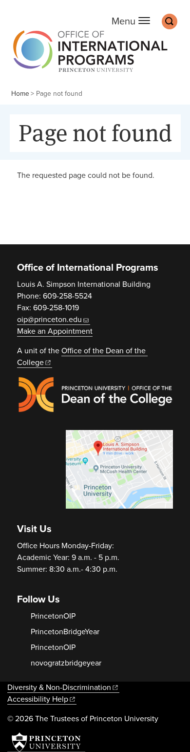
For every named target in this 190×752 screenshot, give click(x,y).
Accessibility (37, 699)
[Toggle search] (169, 21)
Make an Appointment (55, 331)
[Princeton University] (46, 742)
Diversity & (59, 687)
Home (20, 93)
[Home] (87, 56)
